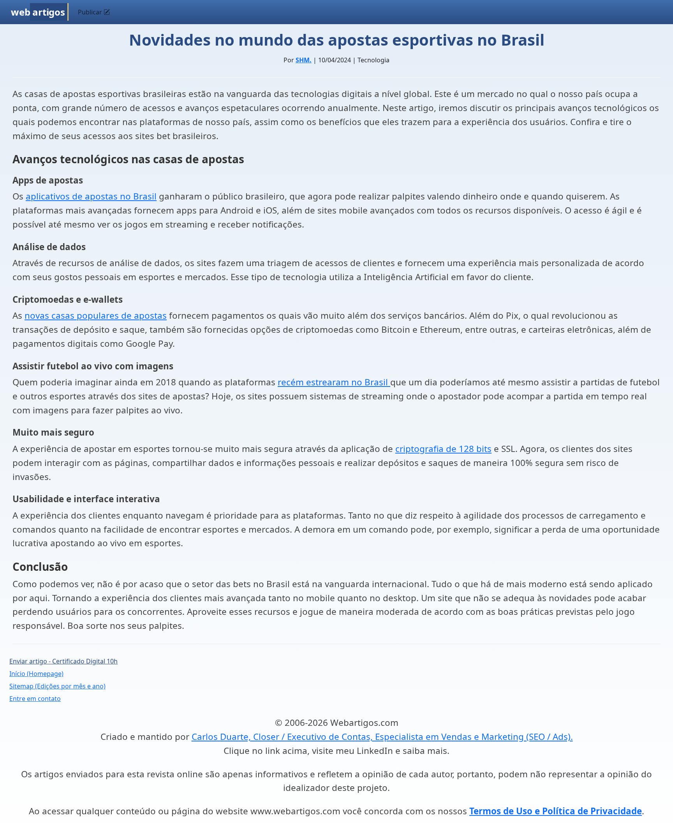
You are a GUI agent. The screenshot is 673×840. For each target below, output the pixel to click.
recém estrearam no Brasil (334, 382)
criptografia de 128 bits (443, 449)
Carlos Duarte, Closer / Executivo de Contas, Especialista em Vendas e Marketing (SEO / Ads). (382, 737)
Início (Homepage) (36, 673)
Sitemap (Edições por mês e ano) (57, 686)
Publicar (91, 12)
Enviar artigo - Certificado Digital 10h (63, 661)
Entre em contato (35, 698)
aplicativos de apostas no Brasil (91, 196)
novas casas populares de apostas (96, 315)
